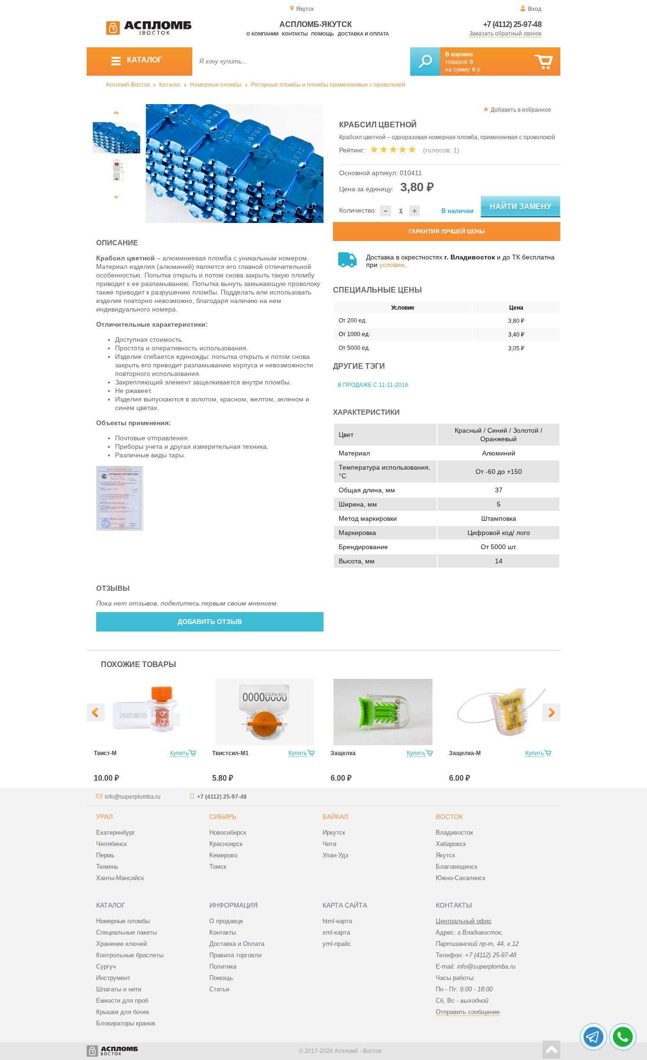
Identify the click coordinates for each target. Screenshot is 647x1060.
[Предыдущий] (116, 112)
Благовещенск (456, 866)
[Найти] (425, 61)
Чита (329, 843)
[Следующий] (116, 197)
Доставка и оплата (363, 33)
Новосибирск (227, 832)
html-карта (337, 921)
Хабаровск (451, 843)
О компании (262, 33)
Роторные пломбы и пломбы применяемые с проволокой (328, 84)
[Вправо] (551, 713)
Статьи (219, 989)
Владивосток (454, 832)
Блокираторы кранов (125, 1023)
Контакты (295, 33)
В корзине (459, 54)
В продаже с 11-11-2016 (373, 385)
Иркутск (334, 832)
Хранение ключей (121, 943)
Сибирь (222, 816)
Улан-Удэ (336, 855)
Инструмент (113, 977)
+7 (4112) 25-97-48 (512, 24)
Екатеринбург (115, 832)
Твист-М (105, 753)
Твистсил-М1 (230, 753)
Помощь (322, 33)
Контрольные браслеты (129, 955)
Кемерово (223, 855)
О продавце (226, 921)
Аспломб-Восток (128, 84)
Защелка (343, 753)
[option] (235, 163)
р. (477, 69)
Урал (104, 816)
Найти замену (520, 207)
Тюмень (107, 866)
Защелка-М (465, 753)
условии (391, 264)
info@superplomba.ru (133, 796)
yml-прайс (337, 943)
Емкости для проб (122, 1000)
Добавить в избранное (521, 110)
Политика (222, 966)
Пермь (105, 855)
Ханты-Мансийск (120, 878)
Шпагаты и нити (118, 989)
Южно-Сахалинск (460, 878)
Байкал (335, 816)
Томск (217, 866)
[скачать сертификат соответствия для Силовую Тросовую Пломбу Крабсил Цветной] (120, 528)
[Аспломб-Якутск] (149, 33)
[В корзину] (543, 62)
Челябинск (111, 843)
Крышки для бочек (122, 1011)
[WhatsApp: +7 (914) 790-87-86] (623, 1037)
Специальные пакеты (126, 932)
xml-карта (336, 932)
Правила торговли (235, 955)
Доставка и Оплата (236, 943)
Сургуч (106, 966)
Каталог (169, 84)
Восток (449, 816)
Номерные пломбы (216, 84)
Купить (179, 753)
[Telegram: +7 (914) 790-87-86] (593, 1037)
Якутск (445, 855)
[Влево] (96, 713)
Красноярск (226, 843)
